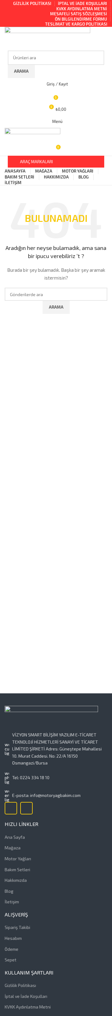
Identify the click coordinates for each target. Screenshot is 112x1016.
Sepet (10, 959)
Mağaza (13, 847)
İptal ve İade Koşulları (26, 996)
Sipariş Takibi (17, 927)
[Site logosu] (47, 38)
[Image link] (51, 718)
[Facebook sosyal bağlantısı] (11, 808)
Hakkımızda (16, 880)
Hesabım (13, 938)
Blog (9, 891)
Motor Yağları (18, 858)
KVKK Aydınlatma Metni (28, 1006)
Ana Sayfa (15, 837)
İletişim (12, 901)
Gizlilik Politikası (20, 985)
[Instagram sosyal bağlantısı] (26, 808)
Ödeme (11, 949)
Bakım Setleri (17, 869)
